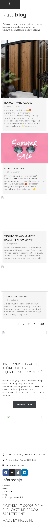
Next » (42, 323)
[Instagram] (12, 472)
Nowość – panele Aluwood (18, 102)
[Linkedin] (24, 472)
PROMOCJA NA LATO (14, 168)
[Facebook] (6, 472)
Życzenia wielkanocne (15, 296)
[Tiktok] (18, 472)
